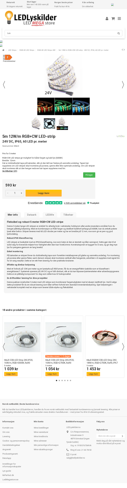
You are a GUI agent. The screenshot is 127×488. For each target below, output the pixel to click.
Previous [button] (4, 346)
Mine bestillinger (41, 428)
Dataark (31, 215)
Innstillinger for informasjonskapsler (11, 465)
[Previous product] (122, 49)
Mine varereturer (41, 432)
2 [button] (59, 380)
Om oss (5, 432)
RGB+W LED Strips (27, 50)
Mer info (13, 215)
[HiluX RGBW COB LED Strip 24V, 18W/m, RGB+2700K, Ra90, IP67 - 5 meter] (105, 337)
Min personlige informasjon (46, 445)
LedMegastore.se (10, 479)
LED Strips (12, 50)
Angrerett (6, 449)
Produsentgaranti (10, 454)
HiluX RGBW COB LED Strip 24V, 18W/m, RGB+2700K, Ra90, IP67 (102, 363)
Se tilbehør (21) (9, 171)
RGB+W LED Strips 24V (46, 50)
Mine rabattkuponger (43, 449)
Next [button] (123, 346)
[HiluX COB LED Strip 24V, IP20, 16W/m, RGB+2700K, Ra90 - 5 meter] (63, 337)
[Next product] (124, 49)
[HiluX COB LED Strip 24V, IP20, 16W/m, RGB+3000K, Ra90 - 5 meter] (22, 337)
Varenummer (7, 146)
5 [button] (67, 380)
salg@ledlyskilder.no (75, 458)
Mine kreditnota (41, 436)
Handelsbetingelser (11, 445)
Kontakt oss (7, 428)
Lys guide (6, 471)
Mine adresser (40, 441)
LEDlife (50, 215)
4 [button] (65, 380)
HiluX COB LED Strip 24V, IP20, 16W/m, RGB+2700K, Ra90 (59, 363)
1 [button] (56, 380)
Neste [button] (123, 84)
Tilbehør (68, 215)
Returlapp (6, 458)
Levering (6, 436)
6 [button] (70, 380)
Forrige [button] (4, 84)
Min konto (38, 421)
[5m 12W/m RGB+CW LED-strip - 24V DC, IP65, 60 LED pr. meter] (36, 123)
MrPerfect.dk (8, 475)
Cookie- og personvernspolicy (15, 441)
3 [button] (62, 380)
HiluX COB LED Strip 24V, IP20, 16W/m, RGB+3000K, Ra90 (18, 363)
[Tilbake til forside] (3, 50)
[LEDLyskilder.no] (50, 18)
